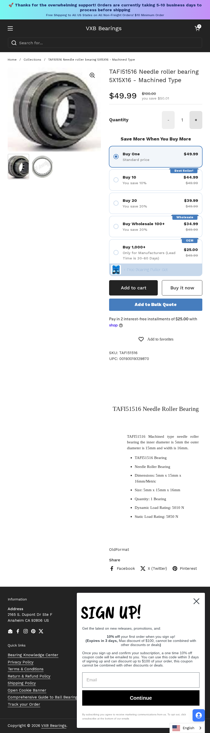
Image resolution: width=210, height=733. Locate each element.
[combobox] (105, 43)
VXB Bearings (104, 28)
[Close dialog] (196, 601)
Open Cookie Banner (27, 690)
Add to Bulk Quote (156, 304)
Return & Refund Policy (29, 676)
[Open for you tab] (199, 715)
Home (12, 59)
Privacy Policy (21, 662)
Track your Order (24, 704)
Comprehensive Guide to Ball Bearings (44, 697)
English (188, 728)
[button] (197, 28)
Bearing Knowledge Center (33, 655)
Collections (32, 59)
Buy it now (182, 287)
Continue (141, 698)
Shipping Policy (22, 683)
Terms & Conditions (26, 669)
